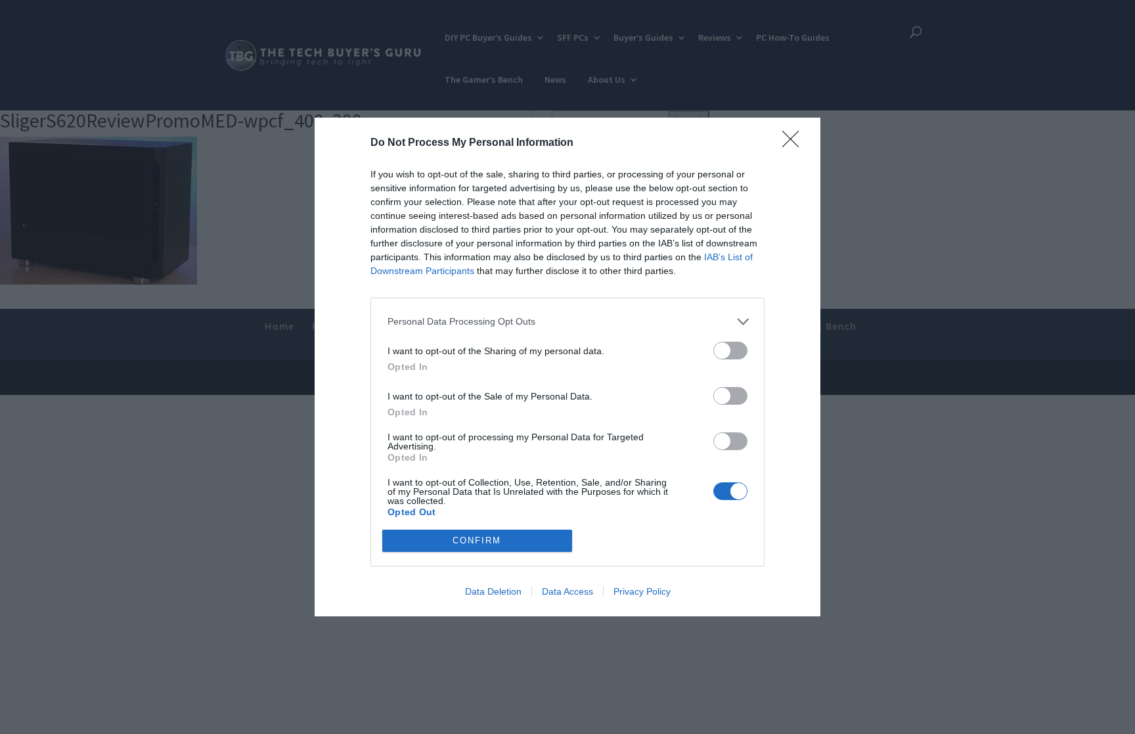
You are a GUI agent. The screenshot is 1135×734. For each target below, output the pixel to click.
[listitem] (567, 322)
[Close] (794, 143)
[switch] (730, 350)
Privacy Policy (642, 591)
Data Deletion (493, 591)
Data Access (567, 591)
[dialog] (567, 367)
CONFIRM (477, 540)
